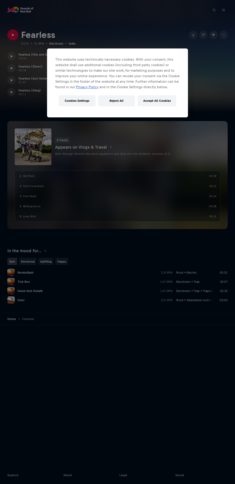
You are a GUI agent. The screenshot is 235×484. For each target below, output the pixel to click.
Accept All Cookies (157, 100)
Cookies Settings (77, 100)
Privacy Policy (87, 87)
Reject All (116, 100)
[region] (117, 82)
